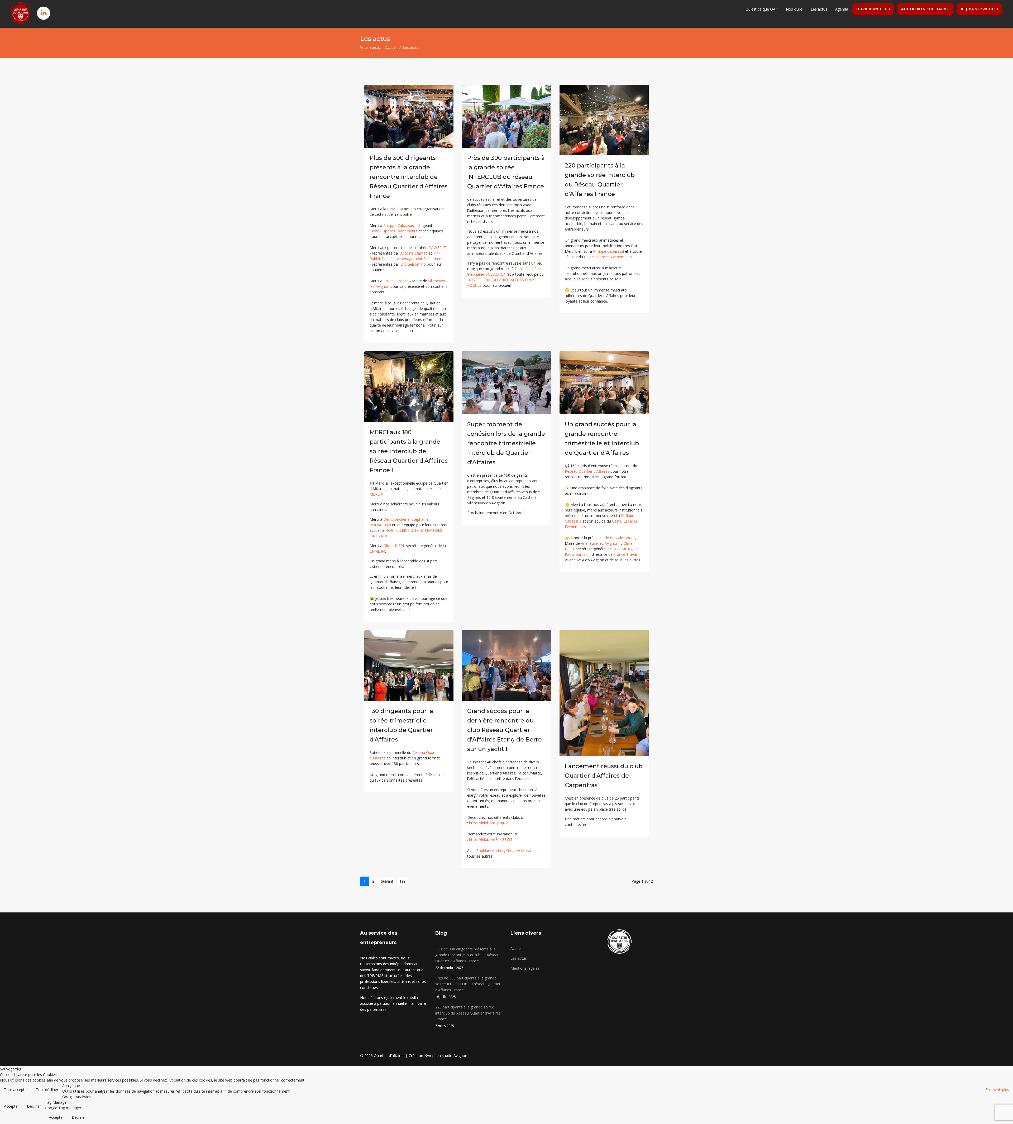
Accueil (516, 948)
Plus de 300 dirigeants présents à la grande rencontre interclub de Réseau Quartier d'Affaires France (409, 176)
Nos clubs (794, 9)
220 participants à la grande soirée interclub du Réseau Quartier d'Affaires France (468, 1016)
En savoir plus (997, 1089)
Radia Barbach (577, 554)
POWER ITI (437, 247)
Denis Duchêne (528, 268)
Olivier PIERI (393, 545)
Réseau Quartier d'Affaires (587, 471)
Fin (402, 881)
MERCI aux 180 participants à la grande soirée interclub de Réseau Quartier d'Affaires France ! (409, 451)
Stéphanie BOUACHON (486, 274)
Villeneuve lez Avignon (599, 543)
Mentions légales (524, 968)
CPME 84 (395, 208)
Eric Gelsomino (413, 264)
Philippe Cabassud (398, 225)
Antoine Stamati (414, 253)
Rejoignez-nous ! (979, 8)
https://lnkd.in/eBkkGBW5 (490, 839)
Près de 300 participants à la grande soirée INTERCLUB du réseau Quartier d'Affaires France (467, 987)
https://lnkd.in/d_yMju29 (489, 822)
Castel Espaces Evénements (393, 230)
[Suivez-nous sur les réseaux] (44, 12)
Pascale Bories (396, 280)
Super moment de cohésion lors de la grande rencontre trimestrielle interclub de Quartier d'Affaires (506, 443)
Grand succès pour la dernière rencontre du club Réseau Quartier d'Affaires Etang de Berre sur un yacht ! (504, 730)
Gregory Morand (520, 850)
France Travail (626, 554)
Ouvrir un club (873, 8)
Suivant (387, 881)
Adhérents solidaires (925, 8)
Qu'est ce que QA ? (762, 9)
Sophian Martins (490, 850)
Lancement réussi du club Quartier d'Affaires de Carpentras (604, 776)
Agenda (841, 9)
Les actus (819, 9)
